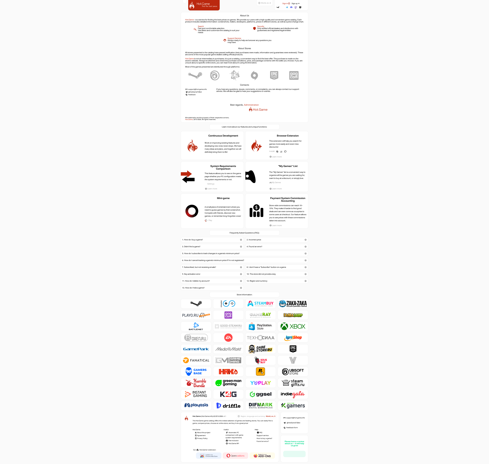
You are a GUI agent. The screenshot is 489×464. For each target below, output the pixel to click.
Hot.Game (204, 5)
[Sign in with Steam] (278, 7)
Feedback (192, 95)
